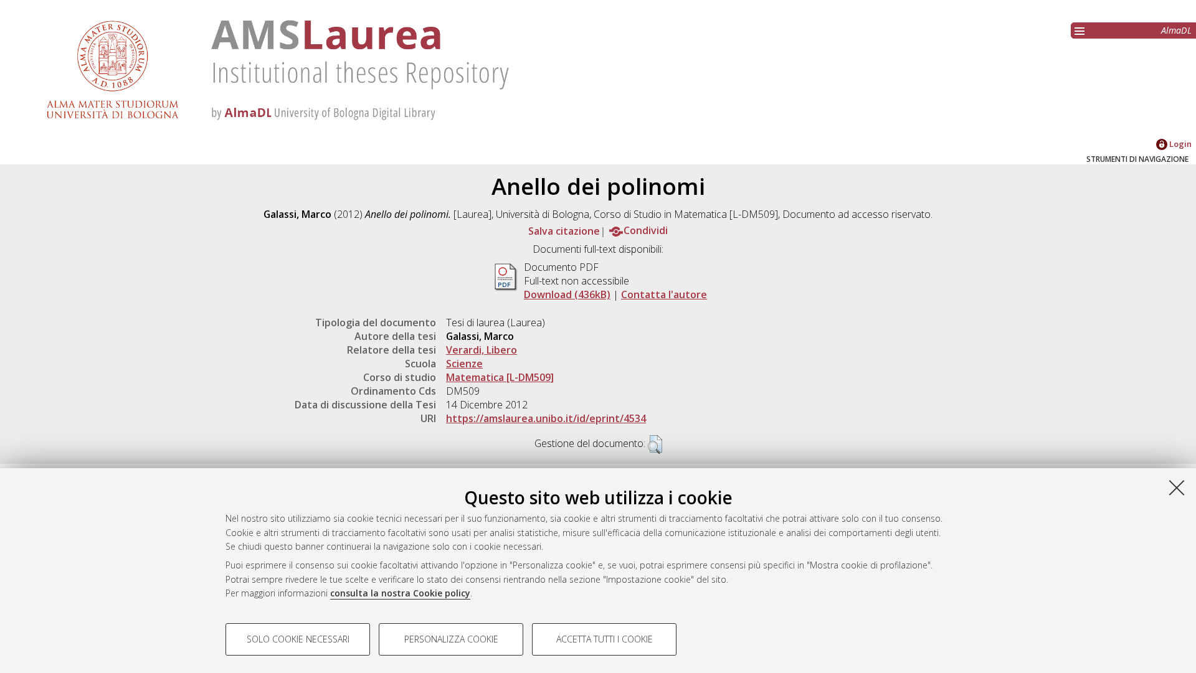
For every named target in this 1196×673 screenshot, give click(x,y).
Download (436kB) (567, 294)
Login (1179, 143)
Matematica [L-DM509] (500, 377)
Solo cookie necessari (298, 639)
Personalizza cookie (451, 639)
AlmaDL (1176, 30)
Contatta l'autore (664, 294)
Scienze (464, 363)
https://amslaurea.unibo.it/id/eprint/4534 (546, 418)
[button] (655, 444)
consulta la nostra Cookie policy (400, 593)
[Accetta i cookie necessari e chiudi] (1177, 487)
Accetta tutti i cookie (604, 639)
